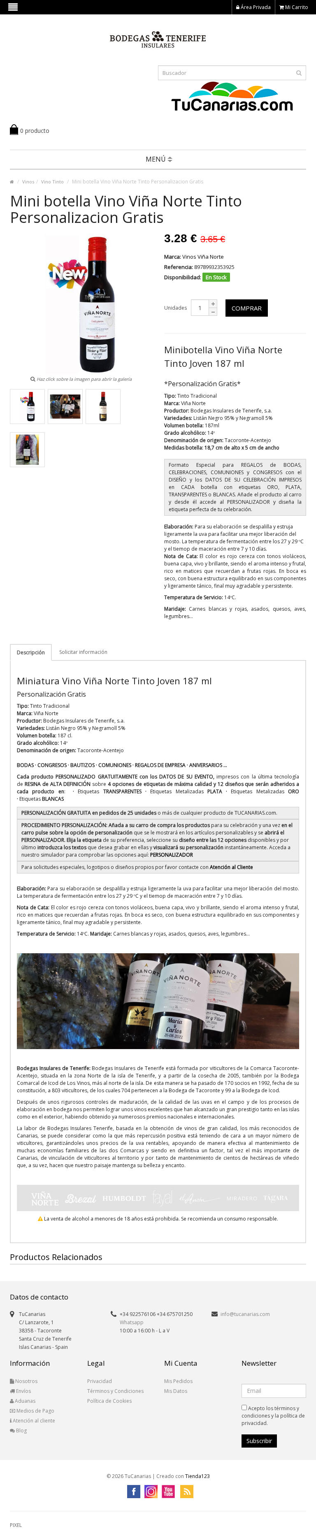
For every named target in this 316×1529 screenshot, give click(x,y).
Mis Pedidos (178, 1381)
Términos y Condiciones (115, 1391)
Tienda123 (197, 1476)
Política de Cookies (109, 1400)
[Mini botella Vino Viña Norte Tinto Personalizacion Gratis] (27, 406)
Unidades (175, 307)
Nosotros (25, 1381)
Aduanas (24, 1400)
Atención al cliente (33, 1420)
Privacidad (99, 1381)
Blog (21, 1430)
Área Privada (255, 7)
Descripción (31, 652)
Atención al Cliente (231, 867)
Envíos (23, 1391)
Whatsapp (132, 1322)
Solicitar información (83, 652)
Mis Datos (175, 1391)
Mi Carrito (296, 7)
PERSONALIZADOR (171, 854)
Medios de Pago (34, 1410)
